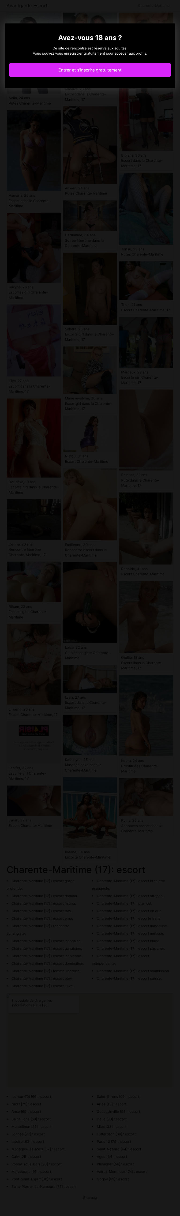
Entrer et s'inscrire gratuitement (90, 70)
